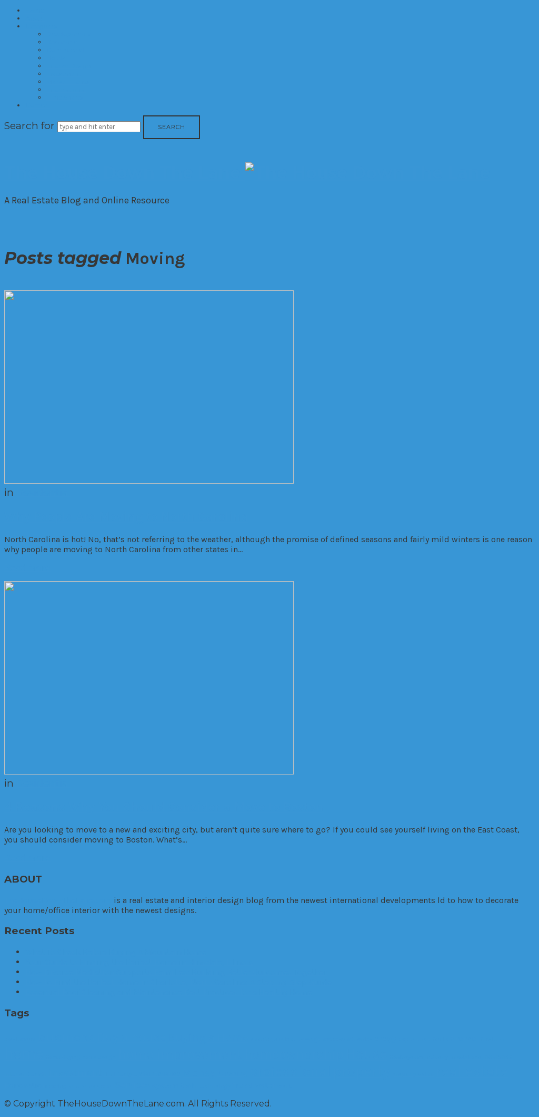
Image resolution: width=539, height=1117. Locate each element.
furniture (492, 1039)
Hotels (55, 58)
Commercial (65, 50)
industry (436, 1056)
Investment (63, 73)
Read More (27, 568)
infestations (465, 1056)
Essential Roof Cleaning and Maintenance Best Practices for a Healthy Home (168, 992)
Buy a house (131, 1037)
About (35, 18)
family (440, 1039)
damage (309, 1039)
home (24, 1053)
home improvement (180, 1054)
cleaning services (273, 1039)
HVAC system (406, 1056)
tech (188, 1085)
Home (34, 10)
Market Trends (67, 81)
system (165, 1085)
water (265, 1085)
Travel (243, 1085)
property (361, 1071)
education (360, 1039)
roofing (57, 1086)
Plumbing (232, 1073)
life (108, 1074)
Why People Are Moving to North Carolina (126, 516)
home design (99, 1056)
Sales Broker (97, 1086)
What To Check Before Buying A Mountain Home (115, 952)
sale (73, 1086)
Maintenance (160, 1073)
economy (334, 1039)
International (66, 89)
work (284, 1086)
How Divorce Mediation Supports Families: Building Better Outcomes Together (176, 972)
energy (385, 1039)
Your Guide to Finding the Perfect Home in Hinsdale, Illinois (139, 962)
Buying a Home (208, 1037)
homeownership (294, 1054)
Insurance (498, 1056)
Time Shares (64, 97)
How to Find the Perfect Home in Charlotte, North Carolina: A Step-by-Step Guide (178, 982)
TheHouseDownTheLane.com (58, 900)
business (66, 1036)
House (366, 1053)
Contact (37, 105)
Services (132, 1085)
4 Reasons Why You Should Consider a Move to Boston (164, 806)
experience (414, 1039)
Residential (62, 42)
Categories (41, 26)
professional (290, 1071)
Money (199, 1072)
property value (413, 1073)
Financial (464, 1039)
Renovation (25, 1085)
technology (214, 1086)
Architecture (19, 1039)
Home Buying (63, 1056)
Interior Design (68, 66)
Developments (68, 34)
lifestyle (125, 1073)
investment (75, 1072)
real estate (472, 1071)
